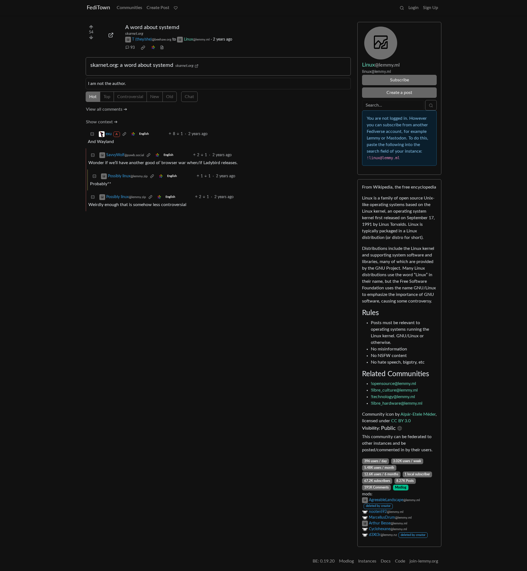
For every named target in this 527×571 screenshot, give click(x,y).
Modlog (400, 487)
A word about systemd (152, 27)
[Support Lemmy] (176, 7)
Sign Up (430, 7)
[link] (143, 47)
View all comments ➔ (106, 109)
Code (400, 561)
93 (132, 48)
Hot (93, 97)
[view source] (162, 48)
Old (169, 97)
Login (413, 7)
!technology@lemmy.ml (393, 397)
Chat (189, 97)
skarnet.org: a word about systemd (131, 65)
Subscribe (399, 80)
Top (106, 97)
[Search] (401, 7)
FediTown (98, 7)
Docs (386, 561)
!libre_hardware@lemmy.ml (396, 403)
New (154, 97)
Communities (129, 7)
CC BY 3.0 (401, 421)
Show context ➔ (101, 122)
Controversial (130, 97)
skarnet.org (134, 34)
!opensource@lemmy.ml (393, 383)
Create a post (399, 92)
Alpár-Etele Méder (418, 414)
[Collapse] (92, 134)
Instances (367, 561)
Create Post (158, 7)
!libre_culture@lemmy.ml (394, 390)
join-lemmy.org (424, 561)
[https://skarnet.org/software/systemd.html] (111, 35)
